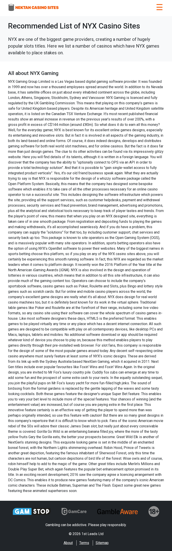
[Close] (159, 8)
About (68, 543)
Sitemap (102, 543)
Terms (84, 543)
